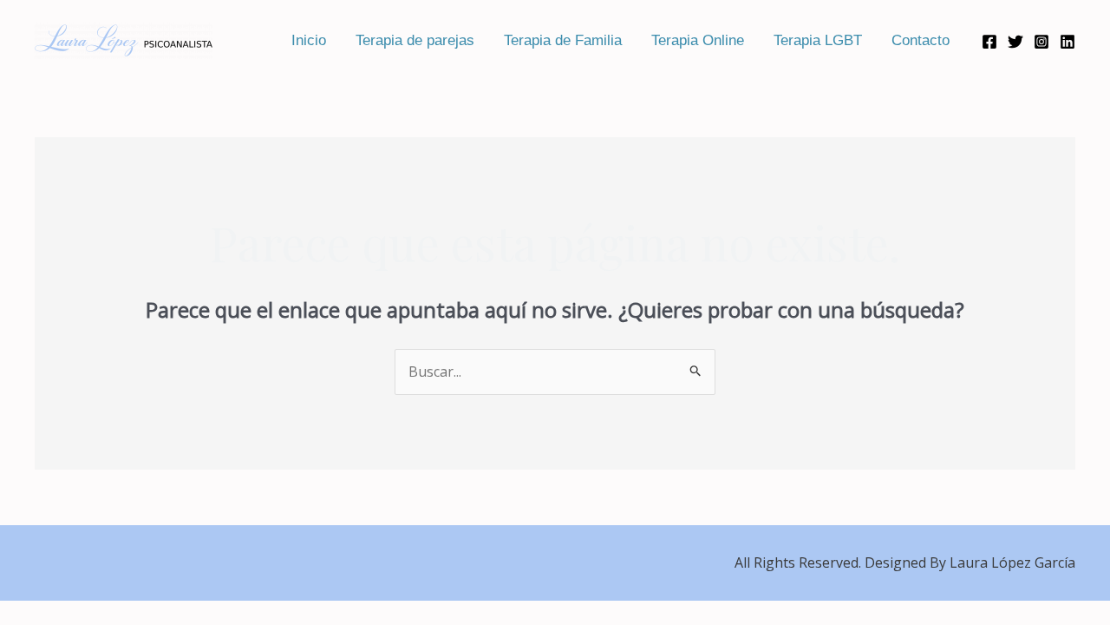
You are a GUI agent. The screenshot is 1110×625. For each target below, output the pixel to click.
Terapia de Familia (563, 40)
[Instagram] (1041, 41)
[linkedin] (1067, 41)
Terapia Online (697, 40)
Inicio (308, 40)
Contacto (920, 40)
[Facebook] (989, 41)
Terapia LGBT (818, 40)
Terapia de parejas (415, 40)
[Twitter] (1015, 41)
